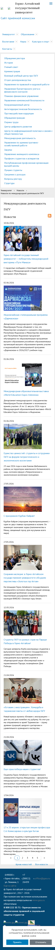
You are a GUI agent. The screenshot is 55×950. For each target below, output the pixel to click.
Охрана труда (11, 122)
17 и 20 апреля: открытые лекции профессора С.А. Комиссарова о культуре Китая (27, 829)
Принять (17, 942)
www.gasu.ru (38, 900)
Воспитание (8, 41)
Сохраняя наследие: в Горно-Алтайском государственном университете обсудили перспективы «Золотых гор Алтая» (25, 578)
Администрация (12, 71)
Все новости (41, 864)
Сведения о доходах (15, 174)
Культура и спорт (40, 41)
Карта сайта (10, 885)
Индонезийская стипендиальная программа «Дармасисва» (26, 316)
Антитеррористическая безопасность (23, 109)
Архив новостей (24, 864)
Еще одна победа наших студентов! (22, 769)
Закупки (8, 149)
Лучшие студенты (13, 170)
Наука (23, 41)
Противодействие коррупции (19, 113)
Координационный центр (16, 104)
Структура (9, 183)
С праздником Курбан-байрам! (19, 515)
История (8, 62)
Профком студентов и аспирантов (21, 158)
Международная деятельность (20, 138)
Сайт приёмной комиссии (18, 18)
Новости (20, 190)
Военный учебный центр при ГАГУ (21, 75)
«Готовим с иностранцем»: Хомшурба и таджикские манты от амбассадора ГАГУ (24, 709)
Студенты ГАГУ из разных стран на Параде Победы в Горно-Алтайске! (25, 641)
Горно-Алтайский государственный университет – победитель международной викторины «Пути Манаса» (26, 259)
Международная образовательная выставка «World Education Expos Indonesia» (26, 393)
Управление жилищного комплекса (21, 154)
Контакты (7, 48)
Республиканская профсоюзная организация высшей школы (26, 164)
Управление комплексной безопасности (24, 100)
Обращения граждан (14, 117)
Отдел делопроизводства (17, 80)
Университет (8, 34)
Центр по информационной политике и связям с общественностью (28, 132)
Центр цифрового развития (18, 126)
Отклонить (40, 942)
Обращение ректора (14, 58)
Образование (27, 34)
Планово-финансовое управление (21, 96)
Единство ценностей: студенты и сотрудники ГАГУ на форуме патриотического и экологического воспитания (27, 457)
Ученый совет (11, 67)
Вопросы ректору (13, 178)
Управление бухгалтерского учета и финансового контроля (22, 90)
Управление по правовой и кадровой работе (26, 84)
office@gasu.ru (42, 878)
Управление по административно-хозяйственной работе (21, 144)
